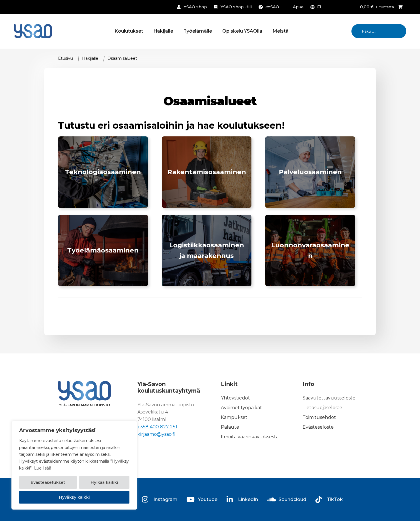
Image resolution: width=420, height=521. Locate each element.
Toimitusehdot (319, 417)
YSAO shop (195, 6)
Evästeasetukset (48, 482)
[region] (74, 465)
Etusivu (65, 58)
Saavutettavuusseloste (329, 398)
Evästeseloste (318, 427)
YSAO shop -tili (236, 6)
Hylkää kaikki (104, 482)
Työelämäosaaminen (103, 250)
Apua (298, 6)
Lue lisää (42, 468)
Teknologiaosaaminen (103, 172)
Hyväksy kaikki (74, 497)
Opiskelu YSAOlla (242, 31)
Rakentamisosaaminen (206, 172)
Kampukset (234, 417)
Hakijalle (163, 31)
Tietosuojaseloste (322, 407)
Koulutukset (129, 31)
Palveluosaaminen (310, 172)
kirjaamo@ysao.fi (156, 434)
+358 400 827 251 (157, 426)
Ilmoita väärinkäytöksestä (250, 437)
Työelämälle (197, 31)
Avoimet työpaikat (241, 407)
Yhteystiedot (235, 398)
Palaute (230, 427)
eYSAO (272, 6)
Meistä (281, 31)
